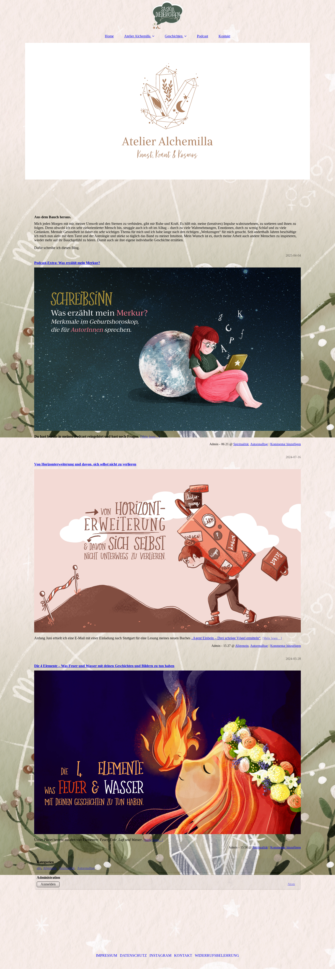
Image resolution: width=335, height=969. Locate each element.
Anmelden (48, 884)
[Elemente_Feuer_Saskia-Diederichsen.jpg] (167, 752)
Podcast (202, 36)
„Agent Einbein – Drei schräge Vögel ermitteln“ (225, 638)
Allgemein (242, 646)
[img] (167, 15)
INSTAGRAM (160, 955)
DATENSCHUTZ (133, 955)
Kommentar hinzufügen (285, 444)
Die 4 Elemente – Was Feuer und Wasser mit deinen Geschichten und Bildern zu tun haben (104, 666)
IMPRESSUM (107, 955)
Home (109, 36)
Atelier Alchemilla (137, 36)
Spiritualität (241, 444)
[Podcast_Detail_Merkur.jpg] (167, 349)
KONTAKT (183, 955)
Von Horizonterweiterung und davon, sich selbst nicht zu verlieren (85, 464)
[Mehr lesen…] (150, 436)
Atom (291, 884)
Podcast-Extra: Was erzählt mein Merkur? (67, 263)
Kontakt (224, 36)
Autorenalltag (259, 444)
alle (39, 868)
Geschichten (174, 36)
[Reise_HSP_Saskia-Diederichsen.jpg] (167, 551)
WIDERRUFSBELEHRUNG (217, 955)
